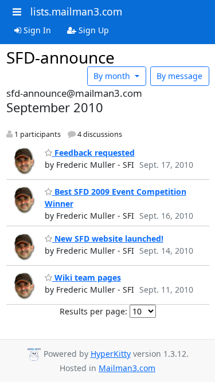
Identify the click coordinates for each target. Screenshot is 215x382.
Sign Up (92, 30)
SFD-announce (60, 57)
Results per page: (93, 311)
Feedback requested (93, 152)
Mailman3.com (127, 368)
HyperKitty (111, 353)
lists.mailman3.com (76, 11)
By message (179, 75)
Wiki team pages (86, 277)
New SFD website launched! (107, 238)
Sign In (36, 30)
